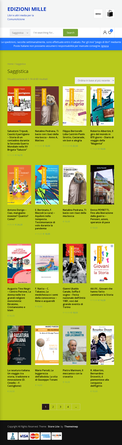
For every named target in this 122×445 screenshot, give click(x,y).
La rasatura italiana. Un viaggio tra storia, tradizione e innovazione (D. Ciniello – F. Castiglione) (18, 378)
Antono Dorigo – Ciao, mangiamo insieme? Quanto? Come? (17, 214)
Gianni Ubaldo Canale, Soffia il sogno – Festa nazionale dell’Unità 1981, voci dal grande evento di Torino (74, 298)
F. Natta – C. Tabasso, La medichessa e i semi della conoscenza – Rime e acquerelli (46, 295)
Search (70, 32)
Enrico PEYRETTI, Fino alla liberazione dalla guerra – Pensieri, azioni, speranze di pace (101, 216)
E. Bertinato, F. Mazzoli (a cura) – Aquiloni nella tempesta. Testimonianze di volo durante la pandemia (45, 219)
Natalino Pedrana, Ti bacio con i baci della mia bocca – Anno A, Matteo (47, 135)
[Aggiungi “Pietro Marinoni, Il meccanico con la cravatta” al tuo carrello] (72, 365)
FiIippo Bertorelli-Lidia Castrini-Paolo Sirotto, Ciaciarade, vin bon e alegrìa (74, 135)
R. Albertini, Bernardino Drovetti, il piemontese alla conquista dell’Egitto (99, 378)
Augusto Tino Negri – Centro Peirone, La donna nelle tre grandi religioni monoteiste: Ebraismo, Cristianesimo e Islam (19, 299)
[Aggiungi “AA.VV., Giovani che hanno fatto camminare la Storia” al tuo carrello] (100, 283)
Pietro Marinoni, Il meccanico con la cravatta (73, 373)
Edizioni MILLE (26, 9)
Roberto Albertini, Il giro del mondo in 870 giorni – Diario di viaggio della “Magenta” (102, 137)
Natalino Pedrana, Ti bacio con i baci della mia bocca (74, 213)
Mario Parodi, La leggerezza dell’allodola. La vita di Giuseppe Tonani (46, 375)
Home (10, 63)
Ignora (105, 46)
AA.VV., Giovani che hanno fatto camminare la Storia (101, 292)
